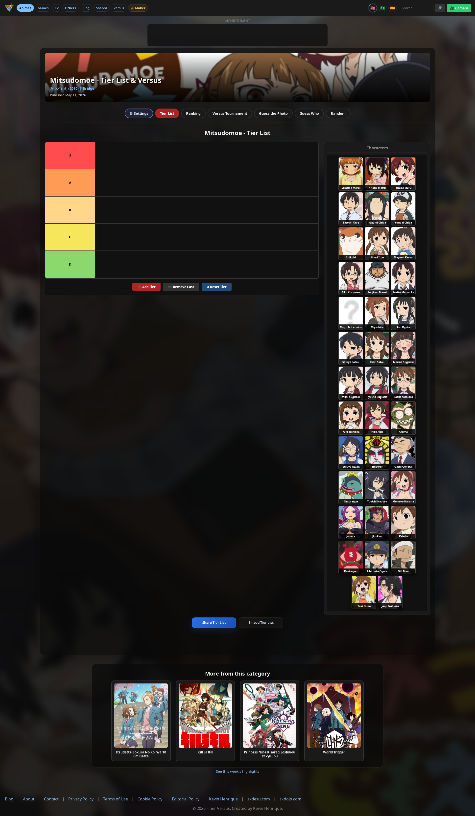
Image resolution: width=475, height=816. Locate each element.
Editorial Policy (185, 799)
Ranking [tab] (193, 113)
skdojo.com (290, 799)
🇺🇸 (372, 8)
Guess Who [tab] (309, 113)
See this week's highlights (237, 771)
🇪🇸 (392, 8)
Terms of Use (115, 799)
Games (43, 8)
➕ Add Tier (146, 287)
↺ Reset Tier (217, 287)
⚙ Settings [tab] (139, 113)
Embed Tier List (261, 622)
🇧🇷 (382, 8)
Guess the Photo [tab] (273, 113)
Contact (51, 799)
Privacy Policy (81, 799)
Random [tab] (338, 113)
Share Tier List (214, 622)
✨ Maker (137, 8)
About (28, 799)
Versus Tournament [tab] (230, 113)
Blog (86, 8)
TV (57, 8)
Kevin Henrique (223, 799)
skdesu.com (258, 799)
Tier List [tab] (167, 113)
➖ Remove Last (181, 287)
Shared (101, 8)
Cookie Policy (150, 799)
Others (70, 8)
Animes (25, 8)
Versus (119, 8)
